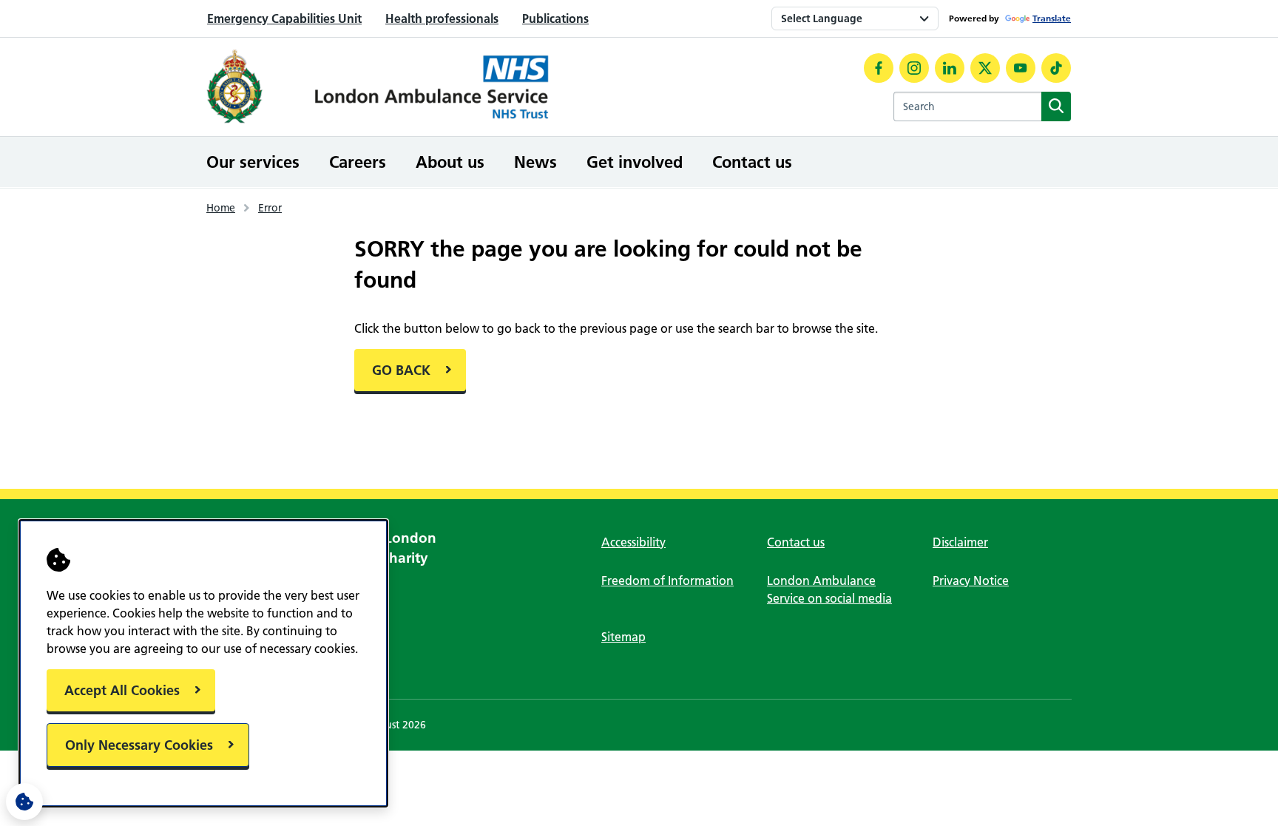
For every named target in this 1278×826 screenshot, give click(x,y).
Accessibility (633, 542)
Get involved (634, 162)
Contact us (752, 162)
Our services (253, 162)
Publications (555, 18)
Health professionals (441, 18)
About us (450, 162)
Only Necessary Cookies (139, 745)
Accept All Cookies (122, 690)
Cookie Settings (24, 801)
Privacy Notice (971, 580)
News (535, 162)
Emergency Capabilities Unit (284, 18)
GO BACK (401, 370)
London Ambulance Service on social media (829, 589)
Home (220, 207)
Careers (357, 162)
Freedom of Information (667, 580)
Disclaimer (960, 542)
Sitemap (623, 636)
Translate (1051, 18)
